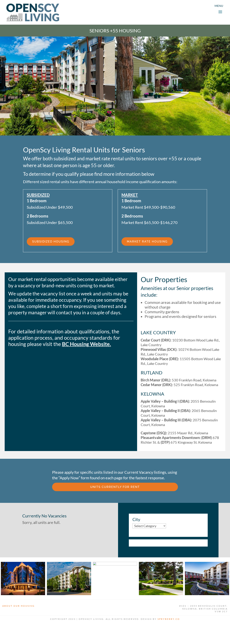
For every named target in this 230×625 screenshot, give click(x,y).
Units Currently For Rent (115, 487)
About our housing (18, 605)
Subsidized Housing (50, 241)
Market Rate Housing (147, 241)
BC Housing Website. (86, 344)
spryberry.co (169, 619)
